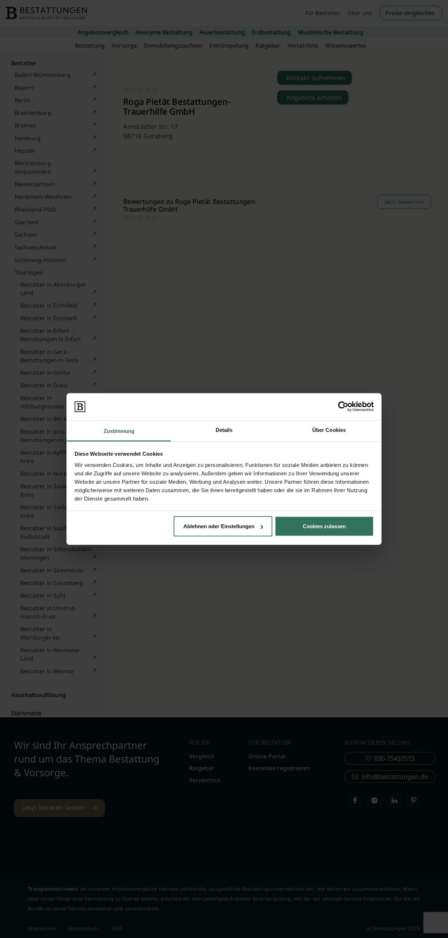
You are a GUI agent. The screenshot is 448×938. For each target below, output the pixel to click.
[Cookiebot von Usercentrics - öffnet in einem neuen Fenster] (343, 406)
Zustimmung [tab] (119, 431)
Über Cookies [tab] (329, 430)
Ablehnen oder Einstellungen (218, 526)
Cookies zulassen (324, 526)
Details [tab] (224, 430)
